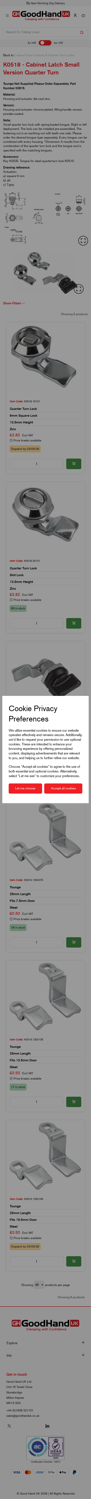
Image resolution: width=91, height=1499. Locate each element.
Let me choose (25, 788)
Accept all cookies (63, 788)
